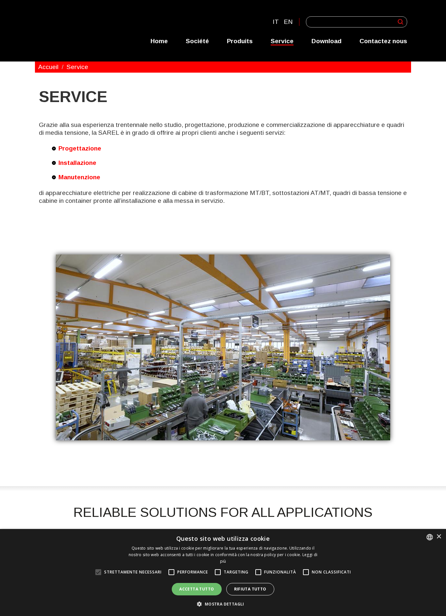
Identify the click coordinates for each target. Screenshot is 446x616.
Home (159, 41)
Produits (240, 41)
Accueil (48, 66)
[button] (223, 604)
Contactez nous (383, 41)
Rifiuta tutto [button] (250, 589)
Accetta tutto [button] (196, 589)
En (288, 21)
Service (282, 41)
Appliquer (400, 22)
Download (326, 41)
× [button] (438, 536)
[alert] (223, 572)
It (276, 21)
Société (197, 41)
